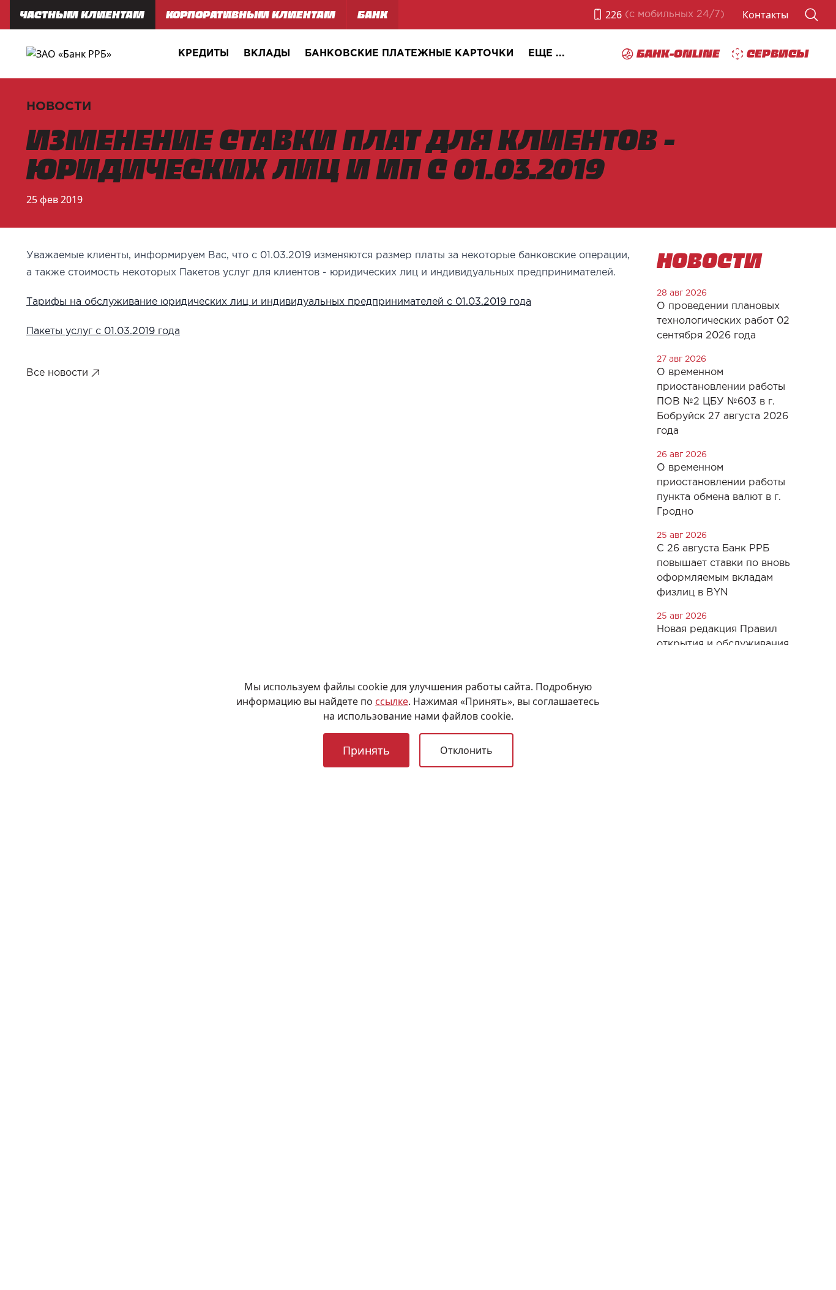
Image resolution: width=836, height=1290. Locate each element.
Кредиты (203, 53)
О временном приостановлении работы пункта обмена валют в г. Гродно (721, 489)
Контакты (765, 14)
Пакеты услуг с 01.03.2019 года (103, 331)
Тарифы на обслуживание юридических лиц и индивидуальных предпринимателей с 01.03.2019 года (278, 302)
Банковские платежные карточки (409, 53)
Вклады (267, 53)
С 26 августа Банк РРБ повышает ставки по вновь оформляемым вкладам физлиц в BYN (723, 570)
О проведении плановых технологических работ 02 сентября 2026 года (723, 321)
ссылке (391, 701)
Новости (58, 106)
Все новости (57, 373)
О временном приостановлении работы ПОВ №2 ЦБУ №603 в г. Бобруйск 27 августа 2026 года (722, 402)
